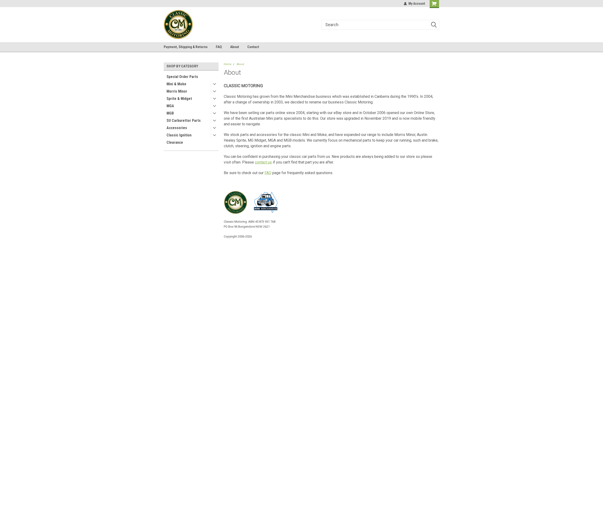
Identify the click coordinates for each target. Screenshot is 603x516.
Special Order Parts (182, 76)
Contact (253, 47)
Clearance (175, 142)
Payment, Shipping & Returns (186, 47)
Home (228, 64)
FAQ (219, 47)
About (234, 47)
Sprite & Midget (179, 98)
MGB (170, 113)
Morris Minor (177, 91)
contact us (263, 162)
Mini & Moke (176, 84)
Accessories (177, 128)
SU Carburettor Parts (184, 120)
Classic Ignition (179, 135)
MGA (170, 106)
